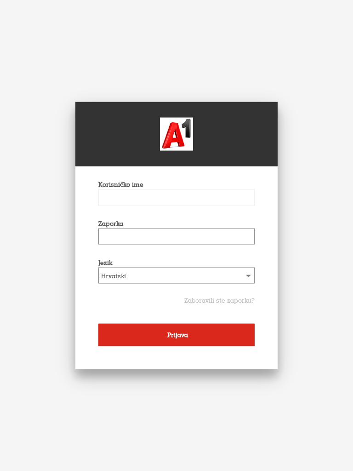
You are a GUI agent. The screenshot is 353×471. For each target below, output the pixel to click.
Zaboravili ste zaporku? (219, 300)
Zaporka (110, 224)
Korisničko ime (120, 185)
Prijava (176, 335)
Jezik (105, 263)
